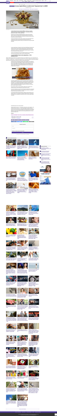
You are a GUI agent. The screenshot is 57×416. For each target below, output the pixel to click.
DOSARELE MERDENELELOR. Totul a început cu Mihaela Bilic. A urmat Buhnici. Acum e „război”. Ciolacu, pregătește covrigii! (34, 191)
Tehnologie (26, 1)
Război (17, 0)
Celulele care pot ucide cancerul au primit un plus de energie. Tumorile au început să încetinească (11, 283)
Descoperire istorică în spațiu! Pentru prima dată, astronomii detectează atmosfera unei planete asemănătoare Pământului (22, 284)
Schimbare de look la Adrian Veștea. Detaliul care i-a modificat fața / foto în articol (11, 378)
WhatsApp (26, 121)
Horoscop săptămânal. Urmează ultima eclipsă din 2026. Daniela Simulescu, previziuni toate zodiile (45, 162)
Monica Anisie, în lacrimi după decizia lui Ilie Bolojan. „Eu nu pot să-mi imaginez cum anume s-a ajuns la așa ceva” (46, 154)
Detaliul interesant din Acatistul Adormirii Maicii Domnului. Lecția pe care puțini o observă (11, 224)
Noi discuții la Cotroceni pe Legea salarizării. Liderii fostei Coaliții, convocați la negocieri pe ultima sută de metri (45, 158)
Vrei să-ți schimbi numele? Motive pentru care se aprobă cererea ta (33, 295)
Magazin (24, 4)
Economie (25, 0)
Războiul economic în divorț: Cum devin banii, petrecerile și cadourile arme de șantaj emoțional (10, 343)
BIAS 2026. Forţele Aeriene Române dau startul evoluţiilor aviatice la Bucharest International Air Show (22, 158)
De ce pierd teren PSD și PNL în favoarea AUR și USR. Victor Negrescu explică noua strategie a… (25, 2)
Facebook (14, 121)
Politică (15, 0)
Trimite (22, 132)
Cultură (45, 0)
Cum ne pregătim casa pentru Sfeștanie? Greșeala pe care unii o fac (22, 330)
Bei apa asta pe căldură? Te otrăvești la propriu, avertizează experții (33, 367)
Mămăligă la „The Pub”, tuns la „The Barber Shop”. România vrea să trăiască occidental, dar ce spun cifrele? (11, 147)
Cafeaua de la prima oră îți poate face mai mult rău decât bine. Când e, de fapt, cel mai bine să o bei (11, 179)
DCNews (8, 1)
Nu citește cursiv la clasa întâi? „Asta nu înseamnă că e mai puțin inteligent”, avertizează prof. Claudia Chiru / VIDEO (22, 248)
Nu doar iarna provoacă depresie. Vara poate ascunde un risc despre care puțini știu (34, 270)
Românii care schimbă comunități (36, 0)
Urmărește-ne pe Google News (34, 9)
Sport (23, 1)
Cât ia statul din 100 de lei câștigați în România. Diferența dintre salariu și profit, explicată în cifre (34, 307)
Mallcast (29, 1)
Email (32, 121)
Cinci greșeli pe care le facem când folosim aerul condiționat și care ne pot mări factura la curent (11, 295)
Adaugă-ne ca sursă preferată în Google (24, 9)
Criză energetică (21, 0)
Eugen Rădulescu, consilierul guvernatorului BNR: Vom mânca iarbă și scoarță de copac (46, 149)
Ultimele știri (11, 0)
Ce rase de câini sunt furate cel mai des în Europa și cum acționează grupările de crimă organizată (22, 259)
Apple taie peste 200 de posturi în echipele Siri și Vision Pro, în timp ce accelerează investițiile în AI (34, 147)
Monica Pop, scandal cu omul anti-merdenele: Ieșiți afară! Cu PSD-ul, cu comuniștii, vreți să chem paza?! (33, 179)
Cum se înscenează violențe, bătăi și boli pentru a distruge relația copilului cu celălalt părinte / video (34, 355)
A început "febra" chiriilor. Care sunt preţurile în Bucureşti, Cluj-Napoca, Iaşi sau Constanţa (34, 259)
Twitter (20, 121)
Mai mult (32, 1)
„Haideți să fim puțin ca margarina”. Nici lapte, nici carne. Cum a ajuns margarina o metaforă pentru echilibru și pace (22, 179)
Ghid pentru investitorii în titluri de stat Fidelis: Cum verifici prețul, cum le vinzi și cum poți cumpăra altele (34, 213)
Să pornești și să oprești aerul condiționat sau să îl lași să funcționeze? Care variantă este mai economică (33, 248)
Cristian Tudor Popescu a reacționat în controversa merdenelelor (32, 158)
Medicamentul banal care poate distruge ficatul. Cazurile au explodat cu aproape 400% (11, 330)
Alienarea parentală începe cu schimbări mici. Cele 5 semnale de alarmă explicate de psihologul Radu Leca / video (22, 355)
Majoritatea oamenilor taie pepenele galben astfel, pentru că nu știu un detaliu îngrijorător (22, 224)
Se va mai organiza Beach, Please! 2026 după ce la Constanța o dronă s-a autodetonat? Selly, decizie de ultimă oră (34, 378)
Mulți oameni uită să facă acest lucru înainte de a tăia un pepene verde (11, 306)
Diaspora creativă (29, 0)
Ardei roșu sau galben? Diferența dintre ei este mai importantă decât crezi (11, 236)
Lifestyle (22, 4)
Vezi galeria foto (34, 27)
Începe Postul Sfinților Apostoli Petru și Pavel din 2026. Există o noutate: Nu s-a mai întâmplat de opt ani (11, 402)
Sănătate (43, 0)
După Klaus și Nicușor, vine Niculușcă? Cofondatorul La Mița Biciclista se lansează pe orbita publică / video (22, 147)
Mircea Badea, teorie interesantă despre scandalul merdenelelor (11, 157)
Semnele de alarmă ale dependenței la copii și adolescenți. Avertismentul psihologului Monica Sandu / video (21, 237)
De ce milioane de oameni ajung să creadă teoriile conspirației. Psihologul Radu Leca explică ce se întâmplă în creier (11, 248)
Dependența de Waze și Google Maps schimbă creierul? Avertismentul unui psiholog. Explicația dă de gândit (22, 367)
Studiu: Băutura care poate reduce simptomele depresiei (22, 377)
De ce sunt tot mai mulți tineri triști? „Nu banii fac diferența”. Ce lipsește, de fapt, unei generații (11, 367)
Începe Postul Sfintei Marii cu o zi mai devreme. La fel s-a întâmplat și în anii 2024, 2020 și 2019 (11, 259)
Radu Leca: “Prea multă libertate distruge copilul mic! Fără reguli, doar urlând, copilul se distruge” (34, 318)
